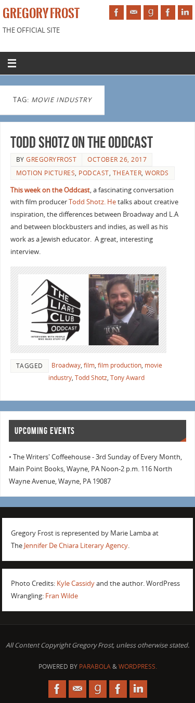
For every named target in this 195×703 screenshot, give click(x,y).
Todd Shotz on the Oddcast (81, 142)
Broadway (66, 365)
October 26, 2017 (117, 159)
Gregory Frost (41, 13)
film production (119, 365)
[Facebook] (116, 12)
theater (127, 172)
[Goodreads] (151, 12)
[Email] (133, 12)
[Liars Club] (168, 12)
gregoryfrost (51, 159)
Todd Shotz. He (92, 202)
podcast (94, 172)
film (89, 365)
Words (157, 172)
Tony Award (127, 377)
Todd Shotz (91, 377)
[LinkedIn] (185, 12)
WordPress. (138, 666)
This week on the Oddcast (50, 190)
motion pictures (45, 172)
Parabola (95, 666)
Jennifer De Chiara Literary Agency (76, 545)
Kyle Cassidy (76, 583)
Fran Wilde (61, 596)
